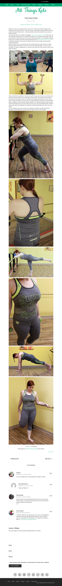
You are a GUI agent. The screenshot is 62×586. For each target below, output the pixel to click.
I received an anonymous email (38, 35)
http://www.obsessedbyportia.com (29, 519)
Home (7, 4)
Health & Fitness (26, 4)
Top (26, 446)
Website (11, 556)
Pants (29, 446)
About (12, 4)
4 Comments (50, 451)
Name (10, 545)
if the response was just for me (44, 39)
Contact (53, 4)
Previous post (15, 459)
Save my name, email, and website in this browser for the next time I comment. (29, 562)
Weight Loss (38, 24)
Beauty (46, 4)
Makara (18, 473)
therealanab (19, 495)
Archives (28, 581)
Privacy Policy (34, 581)
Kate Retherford (23, 484)
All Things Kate (41, 582)
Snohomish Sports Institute (31, 448)
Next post (48, 459)
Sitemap (22, 581)
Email (10, 551)
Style (17, 4)
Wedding (40, 4)
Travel (34, 4)
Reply (51, 473)
